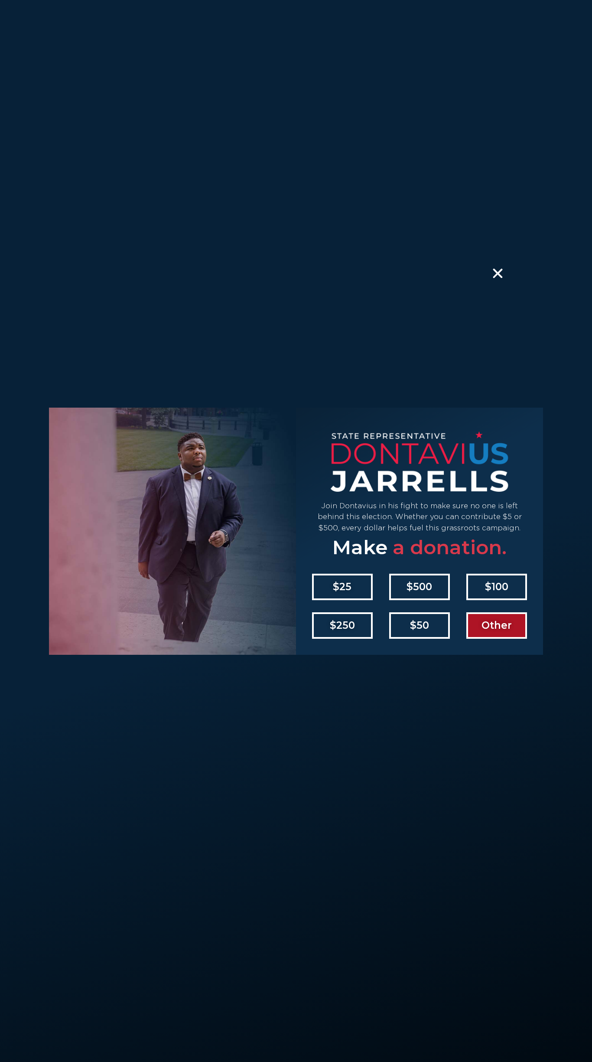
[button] (342, 587)
